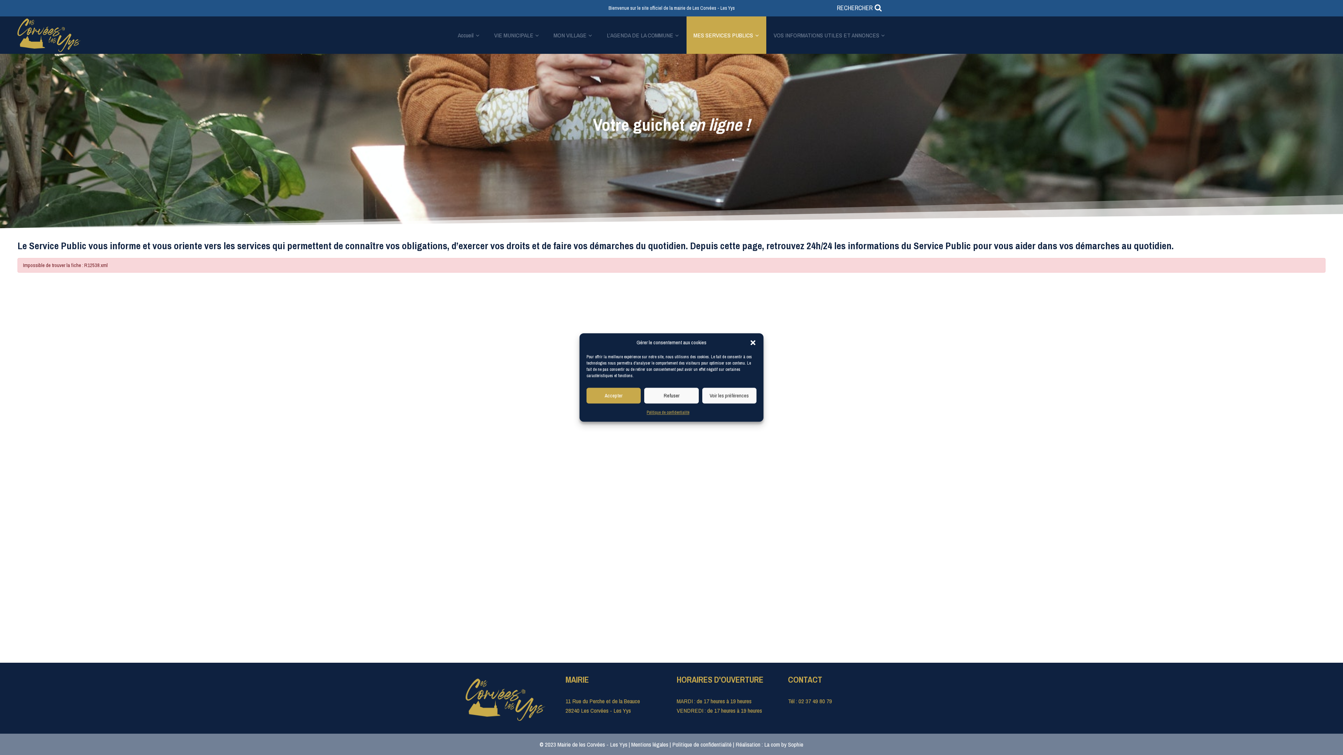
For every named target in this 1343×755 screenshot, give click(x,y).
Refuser (672, 395)
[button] (752, 342)
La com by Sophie (783, 744)
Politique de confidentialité (668, 412)
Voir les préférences (729, 395)
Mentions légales (649, 744)
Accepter (614, 395)
